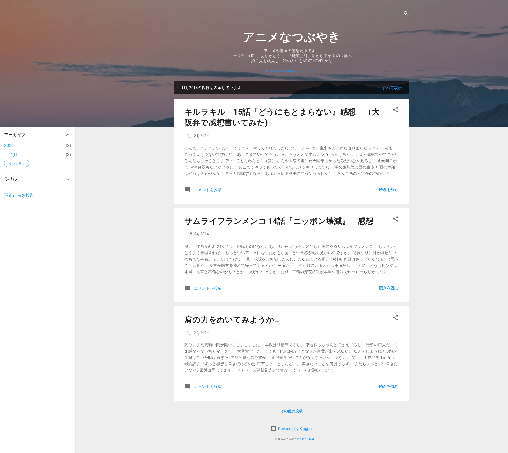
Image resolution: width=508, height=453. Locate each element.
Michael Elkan (306, 439)
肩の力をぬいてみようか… (232, 319)
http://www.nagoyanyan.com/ (291, 70)
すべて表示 (392, 87)
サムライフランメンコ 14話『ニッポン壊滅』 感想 (279, 221)
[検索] (406, 14)
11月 (12, 154)
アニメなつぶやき (291, 37)
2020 (9, 145)
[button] (395, 111)
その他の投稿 (291, 411)
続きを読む (389, 189)
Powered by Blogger (295, 428)
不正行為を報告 (19, 195)
